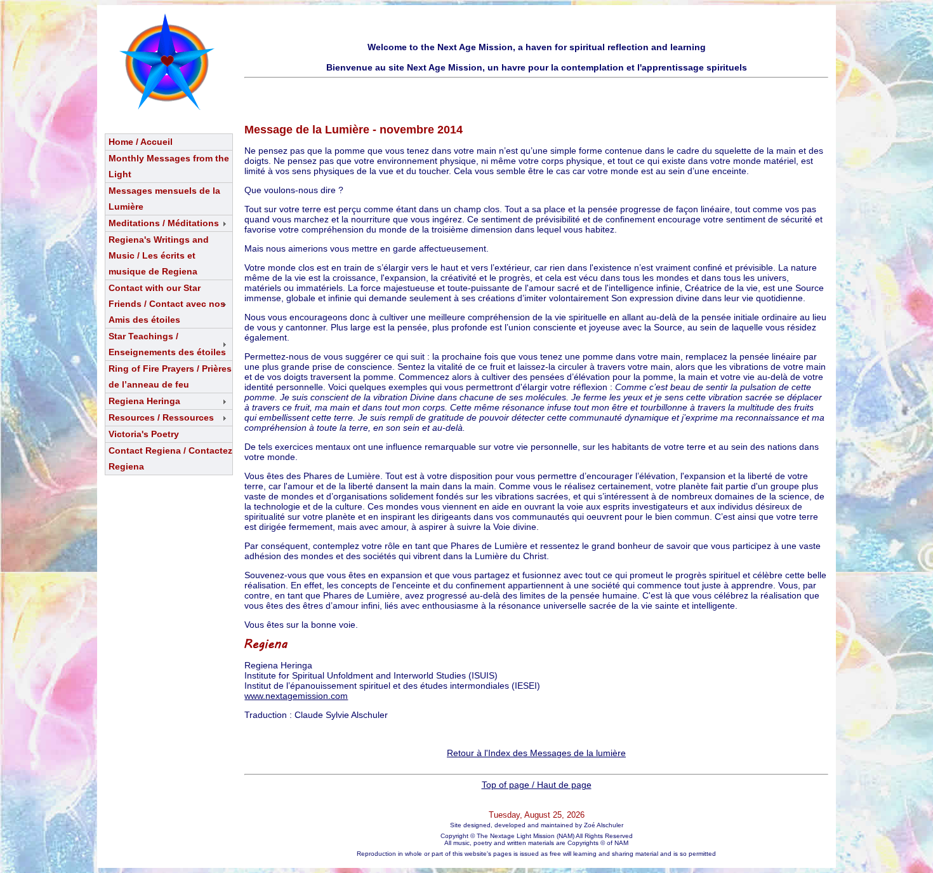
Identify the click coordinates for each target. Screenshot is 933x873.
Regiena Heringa (144, 401)
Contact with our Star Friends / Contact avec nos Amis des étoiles (167, 304)
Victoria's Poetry (144, 434)
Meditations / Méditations (164, 223)
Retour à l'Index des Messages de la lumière (536, 753)
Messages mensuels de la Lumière (164, 199)
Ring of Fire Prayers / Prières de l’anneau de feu (170, 376)
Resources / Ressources (161, 417)
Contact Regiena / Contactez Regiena (170, 458)
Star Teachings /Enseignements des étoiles (167, 344)
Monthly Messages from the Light (169, 166)
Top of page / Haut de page (537, 785)
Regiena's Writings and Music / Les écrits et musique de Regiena (159, 255)
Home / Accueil (141, 142)
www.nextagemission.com (296, 696)
